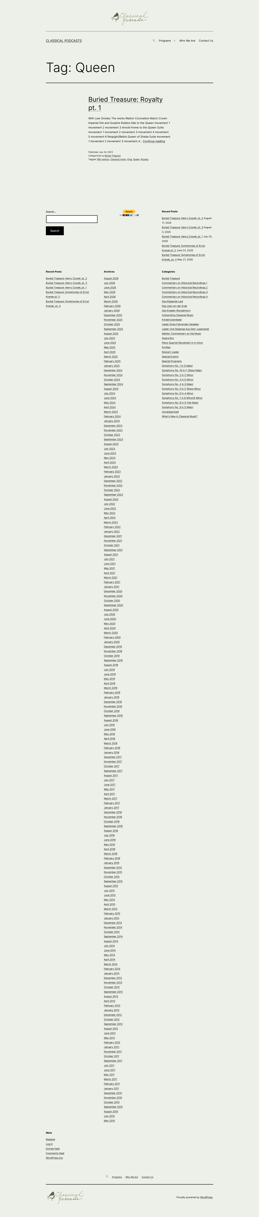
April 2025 (110, 352)
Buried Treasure (113, 155)
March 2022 (111, 522)
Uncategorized (170, 411)
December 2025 (113, 315)
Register (50, 1139)
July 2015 (109, 890)
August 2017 (111, 775)
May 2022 (109, 513)
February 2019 (112, 692)
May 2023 (109, 457)
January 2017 (111, 807)
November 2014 (113, 927)
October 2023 (112, 434)
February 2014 (112, 968)
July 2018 (109, 724)
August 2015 (111, 885)
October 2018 (112, 711)
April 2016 (109, 849)
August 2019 (111, 664)
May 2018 (109, 734)
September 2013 (113, 991)
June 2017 (109, 784)
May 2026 (109, 292)
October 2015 (112, 876)
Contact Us (206, 40)
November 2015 (113, 872)
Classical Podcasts (64, 41)
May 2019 (109, 678)
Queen (136, 159)
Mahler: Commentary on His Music (181, 333)
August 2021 (111, 554)
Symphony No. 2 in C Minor (177, 375)
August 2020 (111, 609)
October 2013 (112, 987)
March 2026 (111, 301)
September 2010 (113, 1106)
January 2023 (112, 476)
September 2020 (113, 605)
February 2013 (112, 1005)
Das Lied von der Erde (174, 306)
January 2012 (111, 1047)
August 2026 (111, 278)
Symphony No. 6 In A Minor (177, 393)
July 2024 (109, 393)
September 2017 (113, 770)
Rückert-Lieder (170, 352)
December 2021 (113, 536)
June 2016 (110, 839)
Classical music (118, 159)
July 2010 (109, 1116)
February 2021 (112, 582)
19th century (103, 159)
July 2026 (109, 283)
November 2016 (113, 817)
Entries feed (53, 1148)
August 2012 (111, 1028)
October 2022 (112, 490)
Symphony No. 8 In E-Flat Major (180, 402)
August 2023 (111, 444)
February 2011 (112, 1083)
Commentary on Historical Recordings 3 (185, 292)
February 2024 (112, 416)
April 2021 (109, 573)
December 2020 (113, 591)
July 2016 (109, 835)
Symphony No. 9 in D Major (177, 407)
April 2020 (110, 628)
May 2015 (109, 899)
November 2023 (113, 430)
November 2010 (113, 1097)
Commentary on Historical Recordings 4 (185, 296)
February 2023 (112, 471)
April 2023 (110, 462)
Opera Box (168, 338)
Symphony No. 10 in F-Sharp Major (182, 370)
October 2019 (112, 655)
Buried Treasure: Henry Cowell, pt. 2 (182, 218)
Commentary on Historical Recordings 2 (185, 287)
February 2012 (112, 1042)
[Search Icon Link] (154, 40)
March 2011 (110, 1079)
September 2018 (113, 715)
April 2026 (110, 296)
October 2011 (111, 1056)
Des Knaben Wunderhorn (176, 310)
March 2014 (110, 964)
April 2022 (110, 517)
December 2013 (113, 978)
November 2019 (113, 651)
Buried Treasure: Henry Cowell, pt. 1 (182, 236)
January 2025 (112, 365)
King (129, 159)
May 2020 (109, 623)
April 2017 (109, 793)
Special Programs (172, 361)
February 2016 (112, 858)
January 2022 (112, 531)
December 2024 (113, 370)
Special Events (170, 356)
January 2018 (111, 752)
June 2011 (109, 1070)
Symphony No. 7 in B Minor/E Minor (182, 398)
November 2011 (113, 1051)
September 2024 (113, 384)
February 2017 (112, 803)
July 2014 (109, 945)
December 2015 (113, 867)
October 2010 (112, 1102)
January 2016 (111, 862)
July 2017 (109, 780)
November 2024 (113, 375)
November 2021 (113, 540)
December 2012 (113, 1014)
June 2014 (110, 950)
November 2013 (113, 982)
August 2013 (111, 996)
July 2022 (109, 503)
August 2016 (111, 830)
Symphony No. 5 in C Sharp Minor (181, 388)
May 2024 (109, 402)
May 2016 (109, 844)
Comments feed (55, 1153)
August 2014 (111, 941)
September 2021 (113, 550)
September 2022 (113, 494)
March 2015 (110, 908)
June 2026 (110, 287)
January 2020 (112, 641)
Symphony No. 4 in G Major (177, 384)
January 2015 (111, 918)
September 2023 (113, 439)
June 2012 (110, 1033)
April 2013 (109, 1001)
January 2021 (111, 586)
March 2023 (111, 467)
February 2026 (112, 306)
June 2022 (110, 508)
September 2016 (113, 826)
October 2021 (112, 545)
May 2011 (109, 1074)
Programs (165, 40)
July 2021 (109, 559)
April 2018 (109, 738)
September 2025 (113, 329)
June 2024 (110, 398)
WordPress (206, 1197)
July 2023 (109, 448)
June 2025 (110, 342)
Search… (51, 211)
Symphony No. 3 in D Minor (177, 379)
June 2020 (110, 618)
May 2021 (109, 568)
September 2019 (113, 660)
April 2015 (109, 904)
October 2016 (112, 821)
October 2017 (111, 766)
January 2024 (112, 421)
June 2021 (110, 563)
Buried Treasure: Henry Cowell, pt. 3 (182, 227)
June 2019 (110, 674)
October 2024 (112, 379)
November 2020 (113, 596)
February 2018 (112, 747)
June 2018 (110, 729)
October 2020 (112, 600)
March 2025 (111, 356)
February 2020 (112, 637)
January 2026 (112, 310)
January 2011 (111, 1088)
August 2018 (111, 720)
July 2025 (109, 338)
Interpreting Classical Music (177, 315)
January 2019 (111, 697)
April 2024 (110, 407)
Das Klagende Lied (172, 301)
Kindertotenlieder (172, 319)
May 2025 (109, 347)
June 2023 (110, 453)
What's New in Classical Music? (179, 416)
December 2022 (113, 480)
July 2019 (109, 669)
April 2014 (109, 959)
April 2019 (109, 683)
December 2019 (113, 646)
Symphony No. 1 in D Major (177, 365)
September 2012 (113, 1024)
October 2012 (112, 1019)
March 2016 (110, 853)
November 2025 (113, 319)
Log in (49, 1144)
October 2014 (112, 931)
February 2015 (112, 913)
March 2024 (111, 411)
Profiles (166, 347)
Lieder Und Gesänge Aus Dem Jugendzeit (185, 329)
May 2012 (109, 1037)
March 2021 (110, 577)
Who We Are (187, 40)
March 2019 (110, 688)
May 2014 (109, 955)
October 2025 (112, 324)
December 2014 (113, 922)
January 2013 (111, 1010)
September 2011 (113, 1060)
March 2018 (110, 743)
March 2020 (111, 632)
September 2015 (113, 881)
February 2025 (112, 361)
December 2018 (113, 701)
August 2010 (111, 1111)
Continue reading (154, 141)
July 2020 (109, 614)
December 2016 (113, 812)
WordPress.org (54, 1157)
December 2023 (113, 425)
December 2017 (113, 757)
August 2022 (111, 499)
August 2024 (111, 388)
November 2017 (113, 761)
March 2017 (110, 798)
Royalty (145, 159)
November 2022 (113, 485)
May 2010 (109, 1120)
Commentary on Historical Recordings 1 (184, 283)
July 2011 (109, 1065)
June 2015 (110, 895)
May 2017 (109, 789)
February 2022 (112, 526)
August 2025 (111, 333)
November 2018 (113, 706)
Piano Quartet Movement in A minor (182, 342)
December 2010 (113, 1093)
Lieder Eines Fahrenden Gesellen (180, 324)
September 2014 (113, 936)
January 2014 (111, 973)
